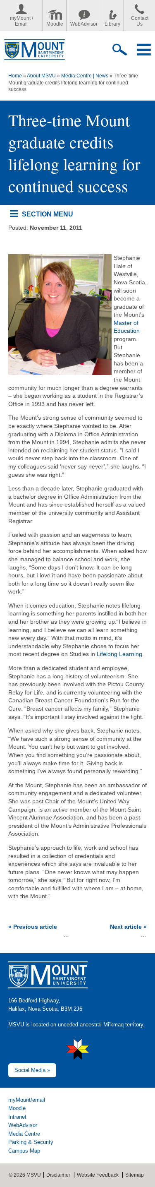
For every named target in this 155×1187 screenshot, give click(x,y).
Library (112, 24)
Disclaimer (58, 1175)
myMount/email (26, 1100)
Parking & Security (30, 1142)
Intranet (17, 1117)
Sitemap (134, 1175)
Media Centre (24, 1134)
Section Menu (47, 214)
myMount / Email (21, 21)
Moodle (54, 24)
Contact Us (139, 21)
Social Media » (32, 1070)
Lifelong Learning (119, 654)
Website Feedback (98, 1175)
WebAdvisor (84, 24)
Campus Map (24, 1151)
